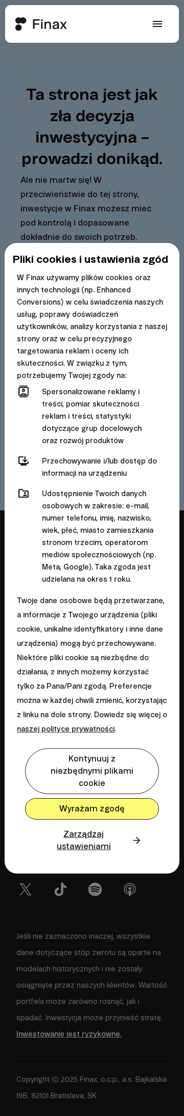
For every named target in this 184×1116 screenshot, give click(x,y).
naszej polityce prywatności (65, 729)
